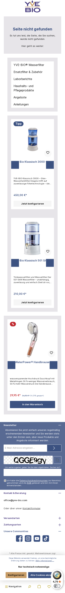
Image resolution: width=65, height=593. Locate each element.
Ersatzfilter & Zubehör (28, 72)
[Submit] (54, 448)
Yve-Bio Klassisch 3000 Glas (32, 161)
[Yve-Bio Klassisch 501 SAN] (32, 238)
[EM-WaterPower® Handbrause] (32, 340)
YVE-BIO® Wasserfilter (29, 65)
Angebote (20, 97)
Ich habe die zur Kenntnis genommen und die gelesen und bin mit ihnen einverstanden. (34, 483)
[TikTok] (46, 538)
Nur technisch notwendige (33, 566)
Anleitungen (21, 104)
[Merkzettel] (49, 586)
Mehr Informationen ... (45, 561)
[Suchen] (29, 586)
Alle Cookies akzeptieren (45, 575)
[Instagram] (28, 538)
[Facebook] (19, 538)
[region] (32, 165)
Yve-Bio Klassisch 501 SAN (31, 260)
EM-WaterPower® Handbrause (29, 362)
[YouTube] (37, 538)
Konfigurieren (16, 575)
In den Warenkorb (32, 404)
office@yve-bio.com (15, 500)
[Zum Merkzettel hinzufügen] (47, 153)
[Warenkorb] (39, 586)
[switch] (57, 586)
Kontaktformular (31, 508)
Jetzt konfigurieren (32, 203)
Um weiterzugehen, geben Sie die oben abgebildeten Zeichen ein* (32, 467)
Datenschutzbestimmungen (34, 480)
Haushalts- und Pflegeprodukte (24, 88)
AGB (29, 483)
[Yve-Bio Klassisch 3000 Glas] (32, 139)
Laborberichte (23, 79)
